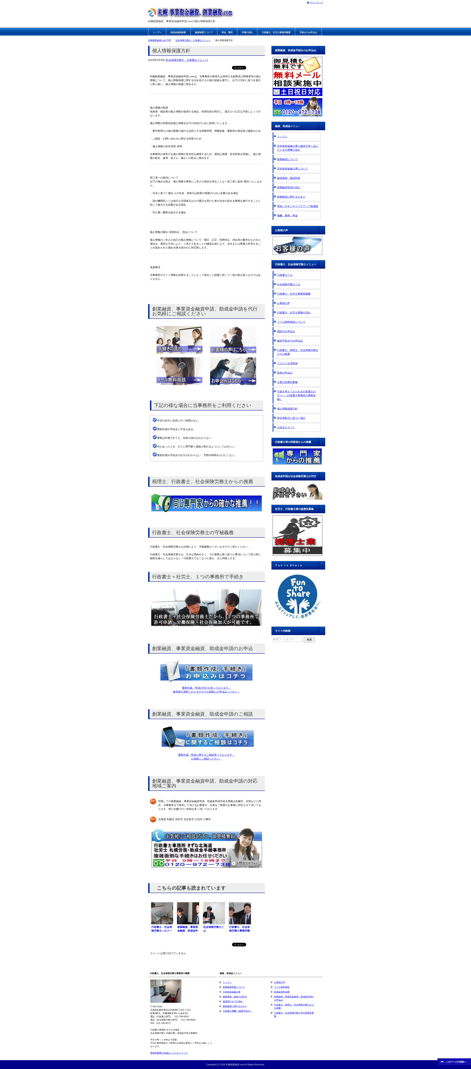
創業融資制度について (234, 987)
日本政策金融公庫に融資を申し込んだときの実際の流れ (297, 147)
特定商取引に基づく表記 (291, 418)
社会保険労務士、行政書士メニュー (186, 60)
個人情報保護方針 (287, 408)
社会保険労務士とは (288, 284)
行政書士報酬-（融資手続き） (237, 1011)
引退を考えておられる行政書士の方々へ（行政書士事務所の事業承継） (296, 395)
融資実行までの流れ (233, 1001)
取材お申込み (285, 372)
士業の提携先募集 (287, 382)
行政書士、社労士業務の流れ (294, 312)
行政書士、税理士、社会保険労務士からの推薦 (297, 352)
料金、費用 (227, 32)
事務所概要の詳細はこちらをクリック (169, 1053)
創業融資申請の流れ (288, 187)
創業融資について (287, 159)
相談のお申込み (286, 331)
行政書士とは (285, 275)
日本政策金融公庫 (231, 992)
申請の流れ (247, 32)
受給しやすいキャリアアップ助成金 (297, 206)
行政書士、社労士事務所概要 (276, 32)
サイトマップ (316, 2)
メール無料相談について (291, 321)
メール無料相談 (282, 987)
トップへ (157, 32)
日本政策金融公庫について (292, 168)
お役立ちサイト (286, 427)
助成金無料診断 (178, 32)
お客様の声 (283, 303)
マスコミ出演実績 (287, 363)
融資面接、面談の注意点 (235, 996)
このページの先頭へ (456, 1062)
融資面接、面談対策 (288, 178)
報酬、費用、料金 (287, 215)
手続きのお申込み (308, 32)
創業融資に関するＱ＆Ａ (291, 196)
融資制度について (204, 32)
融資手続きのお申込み (290, 340)
